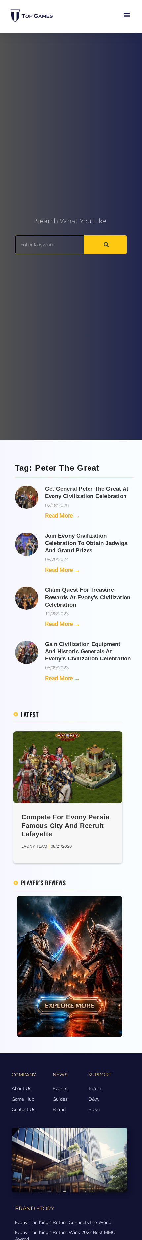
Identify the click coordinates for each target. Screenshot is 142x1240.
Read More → (62, 515)
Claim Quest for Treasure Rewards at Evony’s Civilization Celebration (87, 597)
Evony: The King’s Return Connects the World (63, 1222)
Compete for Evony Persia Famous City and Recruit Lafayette (65, 825)
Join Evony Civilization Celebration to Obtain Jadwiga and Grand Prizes (86, 543)
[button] (126, 15)
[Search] (105, 244)
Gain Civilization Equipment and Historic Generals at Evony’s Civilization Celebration (88, 651)
